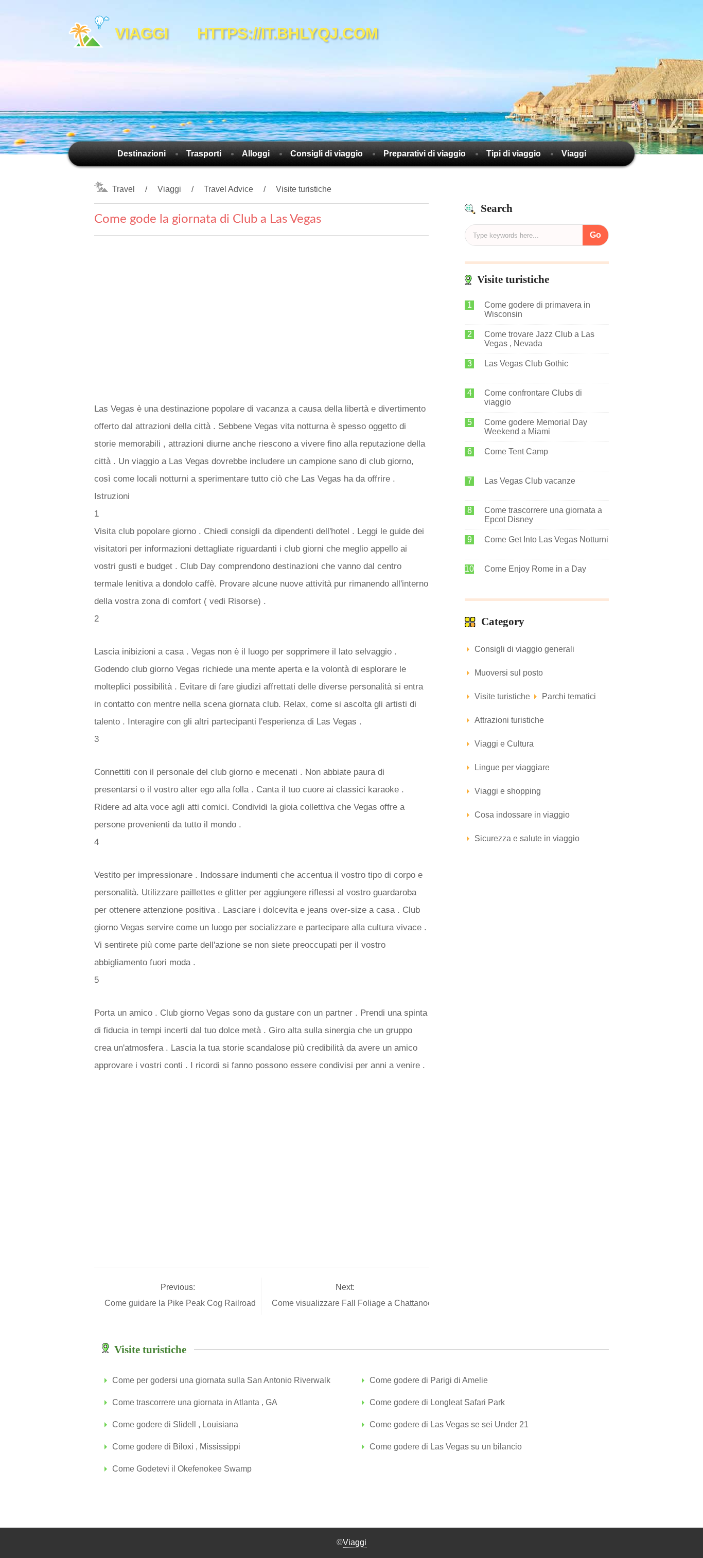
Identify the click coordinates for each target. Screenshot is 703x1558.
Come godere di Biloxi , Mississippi (176, 1446)
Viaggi (573, 153)
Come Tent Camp (516, 451)
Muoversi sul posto (508, 672)
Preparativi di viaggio (424, 153)
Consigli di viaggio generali (524, 649)
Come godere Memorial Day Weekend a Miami (535, 427)
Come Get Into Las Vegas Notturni (546, 539)
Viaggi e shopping (507, 791)
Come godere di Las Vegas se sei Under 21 (449, 1424)
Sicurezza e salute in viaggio (526, 838)
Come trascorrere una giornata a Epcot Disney (543, 515)
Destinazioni (141, 153)
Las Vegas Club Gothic (526, 363)
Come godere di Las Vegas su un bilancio (446, 1446)
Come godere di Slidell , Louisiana (175, 1424)
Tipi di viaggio (513, 153)
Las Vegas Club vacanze (529, 480)
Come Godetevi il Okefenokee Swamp (182, 1468)
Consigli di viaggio (326, 153)
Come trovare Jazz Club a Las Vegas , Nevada (539, 339)
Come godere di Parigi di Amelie (429, 1380)
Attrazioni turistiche (509, 720)
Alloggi (256, 153)
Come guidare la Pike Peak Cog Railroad (181, 1303)
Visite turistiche (303, 189)
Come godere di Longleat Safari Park (437, 1402)
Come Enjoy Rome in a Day (535, 568)
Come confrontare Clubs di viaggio (533, 397)
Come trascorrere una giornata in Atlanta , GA (194, 1402)
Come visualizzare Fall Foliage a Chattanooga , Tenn (370, 1303)
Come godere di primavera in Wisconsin (537, 309)
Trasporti (203, 153)
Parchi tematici (569, 696)
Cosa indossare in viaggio (522, 814)
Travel (123, 189)
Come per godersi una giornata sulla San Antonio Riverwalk (221, 1380)
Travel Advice (228, 189)
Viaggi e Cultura (504, 743)
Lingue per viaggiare (512, 767)
